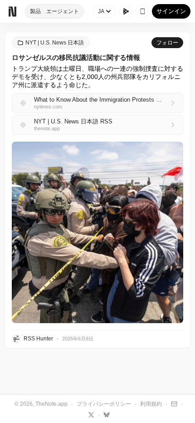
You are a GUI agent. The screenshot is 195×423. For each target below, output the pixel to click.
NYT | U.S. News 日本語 (54, 42)
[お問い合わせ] (173, 403)
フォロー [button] (167, 42)
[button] (97, 232)
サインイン (171, 11)
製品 (35, 11)
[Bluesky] (105, 414)
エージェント (62, 11)
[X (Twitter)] (90, 414)
